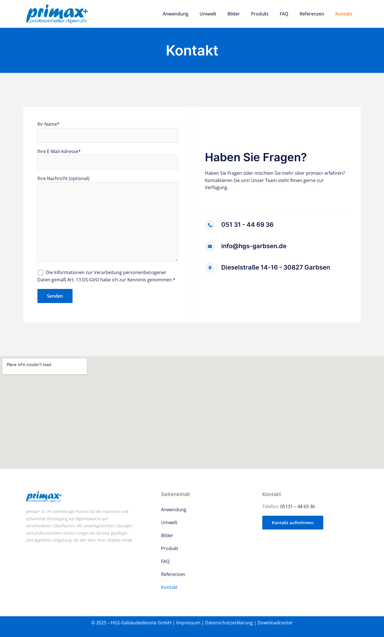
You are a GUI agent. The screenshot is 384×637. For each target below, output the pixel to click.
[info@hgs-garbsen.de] (210, 246)
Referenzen (312, 14)
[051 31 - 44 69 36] (210, 225)
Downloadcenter (275, 623)
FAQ (284, 14)
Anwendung (175, 14)
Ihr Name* (48, 124)
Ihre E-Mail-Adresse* (59, 151)
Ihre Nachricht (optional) (63, 178)
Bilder (233, 14)
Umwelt (208, 14)
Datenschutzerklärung (229, 623)
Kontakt (343, 14)
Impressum (188, 623)
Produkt (259, 14)
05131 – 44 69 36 (297, 506)
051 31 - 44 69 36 (247, 224)
